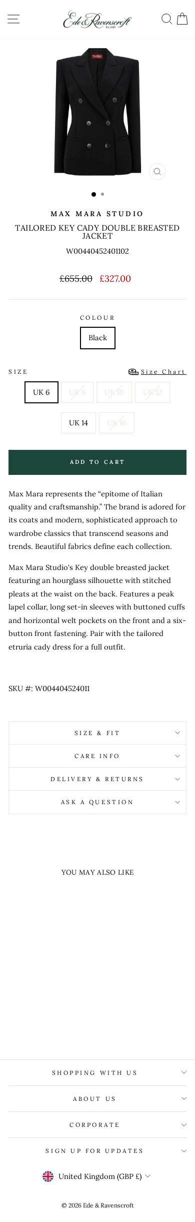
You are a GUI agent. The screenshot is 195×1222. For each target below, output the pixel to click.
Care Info (97, 756)
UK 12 (152, 392)
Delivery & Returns (97, 779)
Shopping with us (95, 1072)
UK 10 (114, 392)
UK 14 (78, 422)
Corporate (95, 1124)
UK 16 (116, 422)
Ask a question (97, 802)
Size (97, 371)
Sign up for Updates (95, 1150)
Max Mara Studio (97, 213)
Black (97, 337)
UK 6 (41, 392)
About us (94, 1098)
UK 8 (77, 392)
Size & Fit (97, 733)
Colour (97, 317)
